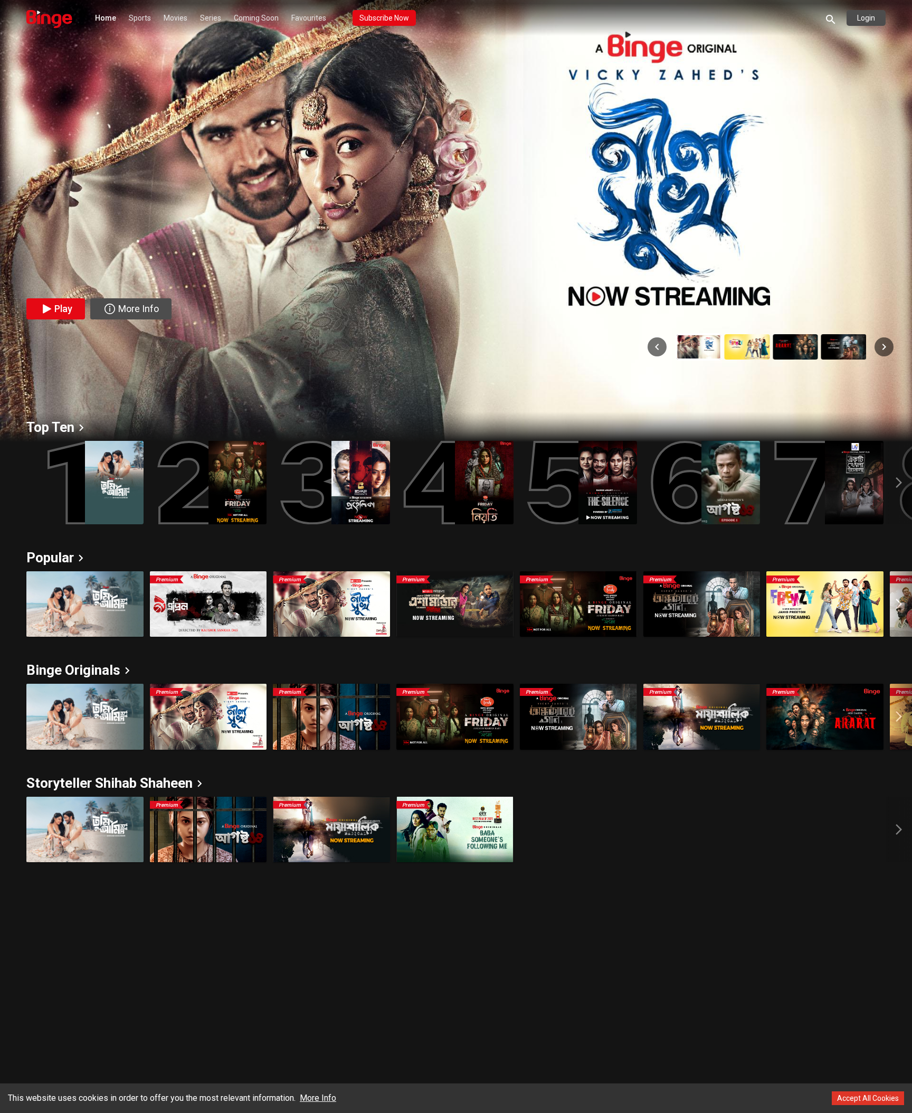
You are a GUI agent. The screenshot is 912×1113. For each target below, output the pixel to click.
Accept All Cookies (868, 1098)
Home (105, 18)
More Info (318, 1098)
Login (866, 18)
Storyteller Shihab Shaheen (109, 783)
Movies (175, 18)
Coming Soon (256, 18)
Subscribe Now (384, 18)
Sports (140, 18)
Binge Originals (73, 670)
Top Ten (50, 427)
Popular (50, 557)
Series (210, 18)
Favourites (308, 18)
